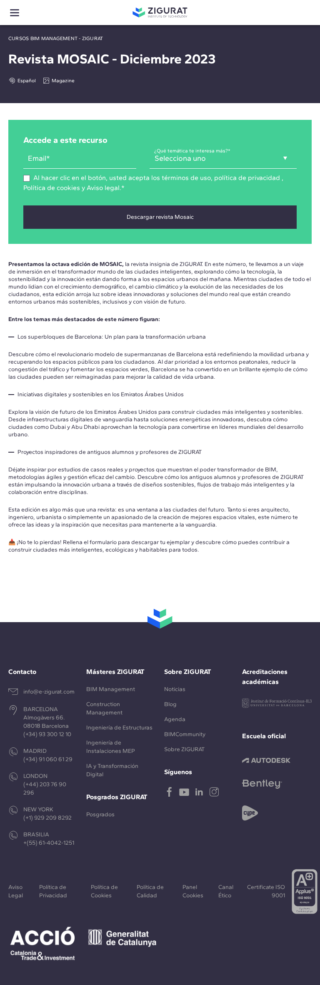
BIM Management (110, 689)
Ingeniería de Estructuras (119, 727)
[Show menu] (14, 13)
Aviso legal (103, 188)
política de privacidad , (248, 178)
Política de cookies (51, 188)
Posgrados (100, 814)
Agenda (174, 719)
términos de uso (185, 178)
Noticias (174, 689)
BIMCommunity (184, 734)
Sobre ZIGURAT (184, 749)
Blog (170, 704)
